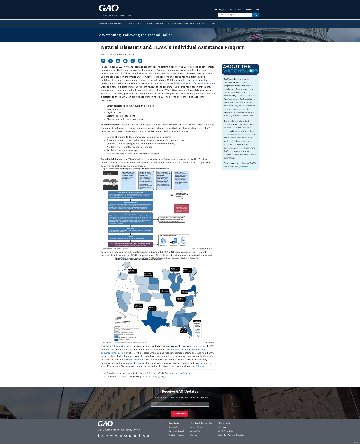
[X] (111, 61)
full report (201, 366)
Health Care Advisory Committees (231, 435)
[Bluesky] (126, 61)
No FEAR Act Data (225, 431)
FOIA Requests (224, 423)
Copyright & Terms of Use (201, 423)
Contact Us (173, 427)
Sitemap (193, 435)
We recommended (135, 360)
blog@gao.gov (160, 376)
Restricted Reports (176, 435)
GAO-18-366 (113, 346)
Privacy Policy (196, 427)
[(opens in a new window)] (98, 436)
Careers (248, 10)
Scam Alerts (222, 427)
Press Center (235, 10)
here (129, 346)
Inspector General (176, 431)
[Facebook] (104, 61)
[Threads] (133, 61)
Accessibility (195, 431)
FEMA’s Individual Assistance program (194, 83)
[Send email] (141, 61)
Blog (257, 10)
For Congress (220, 10)
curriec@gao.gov (184, 373)
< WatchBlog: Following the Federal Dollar (135, 35)
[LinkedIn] (119, 61)
